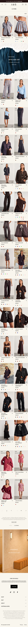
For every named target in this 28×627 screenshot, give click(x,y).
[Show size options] (12, 37)
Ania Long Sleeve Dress (4, 186)
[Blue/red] (17, 41)
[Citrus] (19, 41)
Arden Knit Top (18, 213)
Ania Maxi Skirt (18, 129)
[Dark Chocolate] (19, 188)
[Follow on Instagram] (14, 592)
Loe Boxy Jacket (19, 329)
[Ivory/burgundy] (3, 41)
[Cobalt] (17, 188)
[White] (21, 389)
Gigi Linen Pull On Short (18, 271)
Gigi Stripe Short (19, 37)
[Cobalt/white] (19, 246)
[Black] (1, 304)
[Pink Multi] (3, 161)
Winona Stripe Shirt (5, 37)
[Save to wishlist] (12, 35)
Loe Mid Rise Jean (5, 213)
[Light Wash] (19, 305)
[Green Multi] (21, 41)
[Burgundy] (15, 105)
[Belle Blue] (15, 188)
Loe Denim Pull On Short (4, 330)
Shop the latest (20, 1)
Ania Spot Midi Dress (19, 156)
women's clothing (10, 517)
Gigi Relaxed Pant (5, 300)
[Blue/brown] (1, 41)
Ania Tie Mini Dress (19, 472)
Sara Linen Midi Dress (20, 357)
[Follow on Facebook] (17, 592)
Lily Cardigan (18, 185)
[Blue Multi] (1, 104)
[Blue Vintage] (15, 305)
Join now (14, 586)
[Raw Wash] (17, 332)
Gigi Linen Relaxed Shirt (4, 386)
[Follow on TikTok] (10, 592)
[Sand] (15, 448)
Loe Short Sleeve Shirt (18, 301)
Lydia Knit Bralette (5, 357)
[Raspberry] (19, 389)
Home (10, 525)
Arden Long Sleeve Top (18, 101)
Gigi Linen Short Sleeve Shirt (19, 386)
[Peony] (21, 188)
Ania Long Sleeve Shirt (4, 157)
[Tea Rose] (21, 305)
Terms (25, 624)
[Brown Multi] (1, 161)
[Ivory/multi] (5, 41)
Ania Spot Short (4, 129)
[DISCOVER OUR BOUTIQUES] (14, 551)
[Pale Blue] (17, 105)
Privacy (21, 624)
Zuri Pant (3, 100)
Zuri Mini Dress (18, 500)
